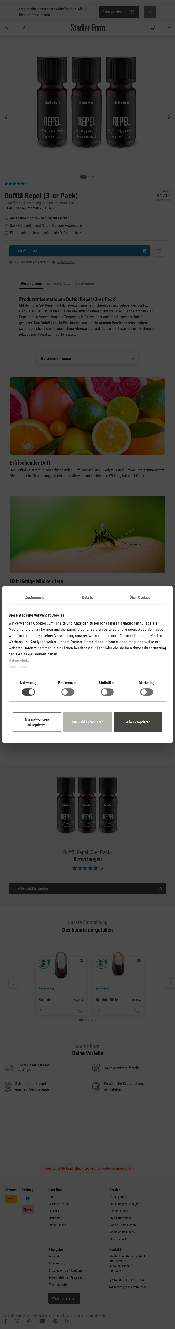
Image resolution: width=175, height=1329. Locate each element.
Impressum (18, 666)
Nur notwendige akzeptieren (37, 722)
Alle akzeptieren (138, 722)
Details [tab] (87, 597)
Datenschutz (19, 660)
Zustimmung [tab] (35, 597)
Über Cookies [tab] (140, 597)
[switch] (67, 692)
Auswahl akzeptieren (87, 722)
